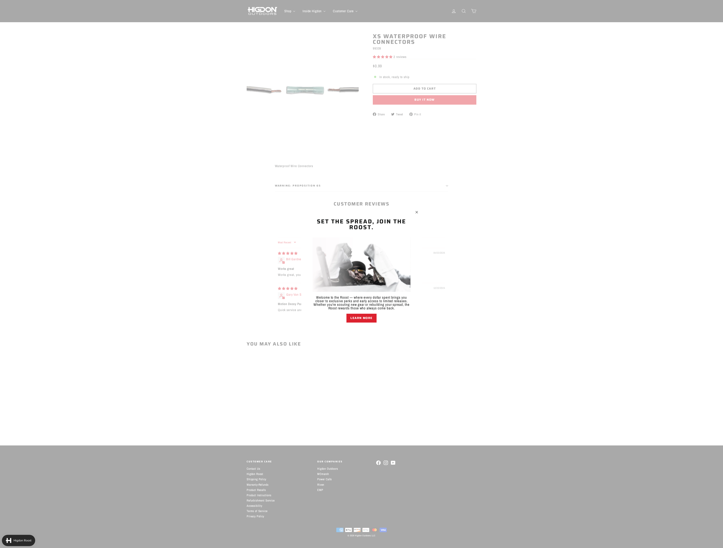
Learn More (361, 318)
